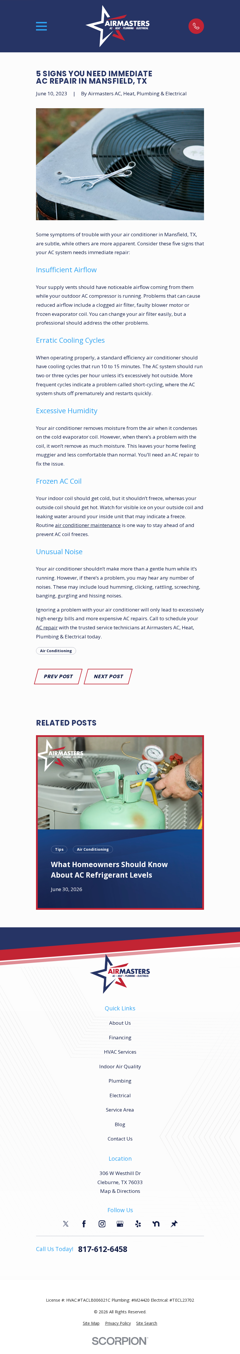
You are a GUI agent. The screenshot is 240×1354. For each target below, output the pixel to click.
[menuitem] (91, 1323)
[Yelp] (138, 1223)
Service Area (120, 1109)
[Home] (117, 26)
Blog (120, 1124)
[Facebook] (84, 1223)
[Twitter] (65, 1223)
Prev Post (58, 676)
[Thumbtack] (174, 1223)
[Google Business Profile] (120, 1223)
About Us (120, 1022)
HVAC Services (120, 1051)
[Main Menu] (41, 26)
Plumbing (120, 1080)
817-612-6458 (102, 1249)
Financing (120, 1037)
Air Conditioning (56, 650)
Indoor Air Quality (120, 1066)
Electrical (120, 1095)
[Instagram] (102, 1223)
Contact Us (120, 1138)
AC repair (47, 627)
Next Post (108, 676)
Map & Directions (120, 1191)
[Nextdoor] (156, 1223)
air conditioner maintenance (88, 525)
